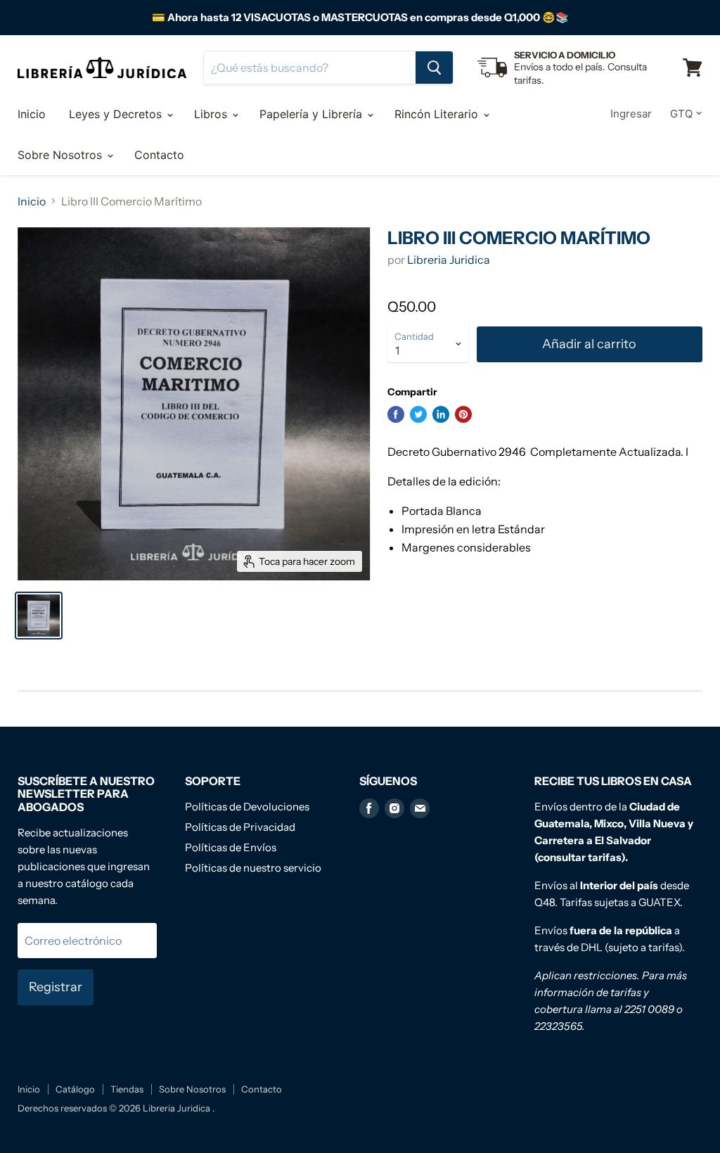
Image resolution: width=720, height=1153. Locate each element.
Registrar (55, 987)
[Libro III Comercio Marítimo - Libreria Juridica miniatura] (38, 615)
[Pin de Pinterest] (463, 414)
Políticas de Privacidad (240, 827)
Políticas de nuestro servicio (253, 867)
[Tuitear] (418, 414)
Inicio (32, 114)
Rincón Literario (438, 114)
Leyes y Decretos (117, 114)
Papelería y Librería (312, 114)
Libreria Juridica (448, 260)
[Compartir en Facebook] (395, 414)
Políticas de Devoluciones (247, 806)
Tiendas (126, 1089)
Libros (212, 114)
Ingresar (631, 113)
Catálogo (75, 1089)
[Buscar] (434, 67)
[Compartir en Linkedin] (440, 414)
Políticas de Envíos (230, 847)
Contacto (159, 155)
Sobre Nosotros (61, 155)
